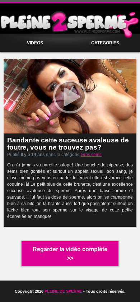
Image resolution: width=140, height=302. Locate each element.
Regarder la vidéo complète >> (70, 253)
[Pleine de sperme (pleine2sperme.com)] (70, 22)
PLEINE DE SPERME (63, 291)
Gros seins (91, 154)
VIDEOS (35, 42)
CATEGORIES (105, 42)
